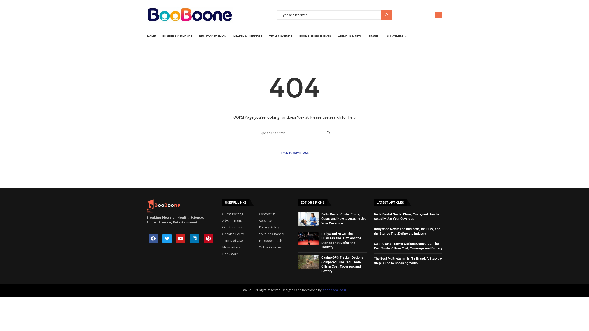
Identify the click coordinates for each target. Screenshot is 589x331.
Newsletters (231, 247)
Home (151, 36)
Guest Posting (232, 214)
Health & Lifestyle (247, 36)
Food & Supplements (315, 36)
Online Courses (270, 247)
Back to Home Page (295, 152)
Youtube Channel (271, 234)
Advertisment (232, 220)
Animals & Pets (350, 36)
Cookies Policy (233, 234)
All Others (395, 36)
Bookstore (230, 254)
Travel (374, 36)
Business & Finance (177, 36)
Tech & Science (280, 36)
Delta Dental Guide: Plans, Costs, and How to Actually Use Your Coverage (343, 218)
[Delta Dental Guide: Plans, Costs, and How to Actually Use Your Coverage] (308, 219)
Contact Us (267, 214)
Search (386, 15)
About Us (266, 220)
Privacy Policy (269, 227)
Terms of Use (232, 240)
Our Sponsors (232, 227)
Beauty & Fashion (212, 36)
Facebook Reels (271, 240)
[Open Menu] (438, 15)
